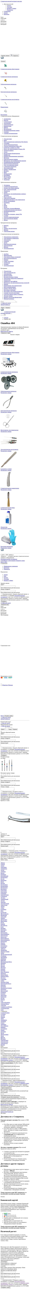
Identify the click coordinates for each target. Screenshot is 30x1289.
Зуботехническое (8, 124)
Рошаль (3, 999)
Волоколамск (4, 886)
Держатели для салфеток (10, 281)
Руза (2, 1001)
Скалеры (6, 132)
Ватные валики (8, 275)
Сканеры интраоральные (10, 133)
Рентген (6, 120)
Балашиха (3, 874)
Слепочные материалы (10, 166)
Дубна (2, 908)
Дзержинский (4, 899)
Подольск (3, 986)
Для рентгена (7, 271)
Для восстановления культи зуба (13, 146)
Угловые (6, 264)
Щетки (6, 220)
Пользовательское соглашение (9, 559)
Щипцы (6, 230)
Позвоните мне (4, 604)
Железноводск (4, 913)
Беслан (2, 879)
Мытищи (3, 967)
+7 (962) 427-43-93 (6, 303)
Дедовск (3, 897)
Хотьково (3, 1031)
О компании (7, 11)
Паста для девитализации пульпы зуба (14, 149)
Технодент (7, 179)
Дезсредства (7, 280)
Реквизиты (10, 10)
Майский (3, 960)
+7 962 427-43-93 (5, 723)
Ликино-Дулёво (5, 951)
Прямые (6, 259)
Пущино (3, 993)
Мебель (6, 127)
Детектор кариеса (8, 150)
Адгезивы (6, 143)
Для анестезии (8, 139)
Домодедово (4, 905)
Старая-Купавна (5, 1012)
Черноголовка (4, 1034)
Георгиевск (4, 892)
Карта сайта (4, 562)
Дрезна (2, 906)
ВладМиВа (7, 175)
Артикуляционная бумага (11, 144)
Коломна (3, 928)
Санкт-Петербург (5, 1002)
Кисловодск (4, 925)
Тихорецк (3, 1021)
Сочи (2, 1009)
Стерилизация (8, 121)
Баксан (2, 873)
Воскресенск (4, 887)
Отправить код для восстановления (10, 1097)
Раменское (3, 996)
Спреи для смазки (9, 261)
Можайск (3, 963)
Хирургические (8, 245)
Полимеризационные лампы (11, 130)
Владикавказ (4, 884)
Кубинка (3, 944)
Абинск (3, 863)
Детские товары (8, 296)
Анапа (2, 865)
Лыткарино (4, 957)
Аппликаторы (8, 274)
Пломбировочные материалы (12, 162)
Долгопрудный (5, 903)
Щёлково (3, 1039)
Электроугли (4, 1043)
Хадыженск (4, 1028)
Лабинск (3, 948)
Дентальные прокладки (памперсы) (13, 278)
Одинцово (3, 979)
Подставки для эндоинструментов (13, 291)
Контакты (6, 14)
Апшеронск (4, 868)
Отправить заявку (5, 1287)
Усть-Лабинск (4, 1025)
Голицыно (3, 893)
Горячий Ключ (5, 895)
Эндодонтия (7, 123)
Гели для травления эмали (11, 165)
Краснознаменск (5, 940)
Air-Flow (6, 254)
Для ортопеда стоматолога (11, 237)
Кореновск (3, 929)
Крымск (3, 943)
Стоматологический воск (11, 186)
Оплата (9, 5)
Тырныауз (3, 1024)
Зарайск (3, 918)
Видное (3, 883)
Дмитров (3, 902)
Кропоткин (4, 941)
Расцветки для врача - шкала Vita (13, 214)
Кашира (3, 924)
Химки (2, 1030)
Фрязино (3, 1027)
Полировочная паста (9, 211)
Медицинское (7, 129)
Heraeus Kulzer (8, 173)
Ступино (3, 1014)
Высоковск (4, 889)
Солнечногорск (5, 1008)
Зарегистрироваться (6, 1087)
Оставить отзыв (5, 799)
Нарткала (3, 973)
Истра (2, 922)
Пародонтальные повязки (11, 159)
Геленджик (4, 890)
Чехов (2, 1036)
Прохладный (4, 991)
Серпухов (3, 1005)
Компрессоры (7, 126)
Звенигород (4, 919)
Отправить (3, 601)
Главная (6, 317)
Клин (2, 927)
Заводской (3, 916)
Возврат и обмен (11, 8)
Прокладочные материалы (11, 163)
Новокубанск (4, 975)
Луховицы (3, 956)
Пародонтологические (10, 244)
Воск (5, 227)
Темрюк (3, 1017)
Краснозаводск (5, 938)
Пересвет (3, 985)
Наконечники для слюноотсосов (13, 285)
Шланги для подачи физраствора (13, 297)
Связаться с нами (5, 333)
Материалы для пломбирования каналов (15, 160)
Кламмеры (7, 202)
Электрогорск (4, 1040)
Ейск (2, 911)
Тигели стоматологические (11, 217)
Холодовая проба (8, 168)
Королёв (3, 931)
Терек (2, 1018)
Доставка (9, 7)
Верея (2, 881)
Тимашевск (4, 1020)
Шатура (3, 1037)
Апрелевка (4, 867)
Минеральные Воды (6, 961)
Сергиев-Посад (5, 1004)
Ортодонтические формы (11, 218)
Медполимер (7, 176)
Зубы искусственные (9, 198)
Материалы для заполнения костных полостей (16, 282)
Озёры (2, 980)
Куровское (3, 947)
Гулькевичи (4, 896)
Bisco (5, 172)
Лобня (2, 953)
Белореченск (4, 877)
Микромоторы (8, 255)
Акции (6, 12)
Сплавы (6, 215)
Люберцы (3, 959)
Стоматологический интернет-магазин (11, 1)
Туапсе (2, 1023)
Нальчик (3, 970)
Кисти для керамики (9, 201)
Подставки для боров (9, 290)
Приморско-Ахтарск (6, 988)
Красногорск (4, 935)
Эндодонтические (9, 248)
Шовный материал (9, 298)
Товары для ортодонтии (10, 228)
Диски (5, 152)
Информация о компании (11, 566)
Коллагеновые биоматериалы (12, 153)
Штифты (6, 171)
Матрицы (6, 157)
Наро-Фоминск (5, 972)
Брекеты (6, 225)
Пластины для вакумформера (12, 208)
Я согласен (4, 1261)
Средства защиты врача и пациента (13, 294)
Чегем (2, 1033)
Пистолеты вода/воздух (10, 258)
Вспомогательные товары (11, 277)
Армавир (3, 871)
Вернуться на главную (7, 331)
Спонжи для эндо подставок (11, 293)
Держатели (7, 191)
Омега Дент (7, 178)
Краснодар (3, 937)
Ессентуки (3, 912)
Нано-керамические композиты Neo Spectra (16, 141)
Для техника (7, 239)
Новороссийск (5, 976)
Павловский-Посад (6, 983)
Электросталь (4, 1041)
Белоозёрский (4, 876)
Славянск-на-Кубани (6, 1007)
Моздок (3, 964)
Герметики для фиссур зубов (11, 147)
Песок (5, 207)
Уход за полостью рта (9, 272)
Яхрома (3, 1044)
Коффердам (7, 155)
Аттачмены (7, 185)
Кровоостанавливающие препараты (13, 156)
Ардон (2, 870)
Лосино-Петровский (6, 954)
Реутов (2, 998)
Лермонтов (4, 950)
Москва (3, 966)
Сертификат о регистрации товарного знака (13, 560)
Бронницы (3, 880)
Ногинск (3, 977)
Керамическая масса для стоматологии (14, 199)
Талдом (3, 1015)
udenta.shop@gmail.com (7, 1111)
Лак (5, 204)
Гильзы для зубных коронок (11, 188)
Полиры (6, 212)
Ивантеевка (4, 921)
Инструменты (7, 196)
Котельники (4, 932)
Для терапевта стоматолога (11, 238)
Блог (5, 576)
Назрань (3, 969)
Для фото (6, 241)
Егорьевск (3, 909)
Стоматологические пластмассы (12, 210)
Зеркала (6, 284)
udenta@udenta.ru (5, 304)
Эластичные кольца (9, 231)
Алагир (3, 864)
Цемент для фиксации (10, 169)
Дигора (3, 900)
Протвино (3, 989)
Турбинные (7, 262)
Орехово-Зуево (5, 982)
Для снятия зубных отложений (12, 257)
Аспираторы (7, 119)
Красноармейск (5, 934)
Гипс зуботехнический (10, 189)
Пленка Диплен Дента (10, 288)
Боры (5, 140)
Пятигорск (3, 995)
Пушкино (3, 992)
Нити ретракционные (10, 287)
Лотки (5, 242)
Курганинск (4, 945)
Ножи (5, 205)
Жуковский (4, 915)
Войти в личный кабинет (7, 1063)
